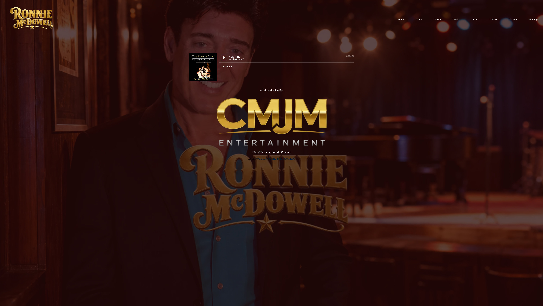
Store (436, 19)
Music (493, 19)
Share (229, 67)
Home (401, 19)
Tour (419, 19)
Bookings (533, 19)
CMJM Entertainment (266, 152)
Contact (286, 152)
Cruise (456, 19)
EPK (474, 19)
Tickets (513, 19)
